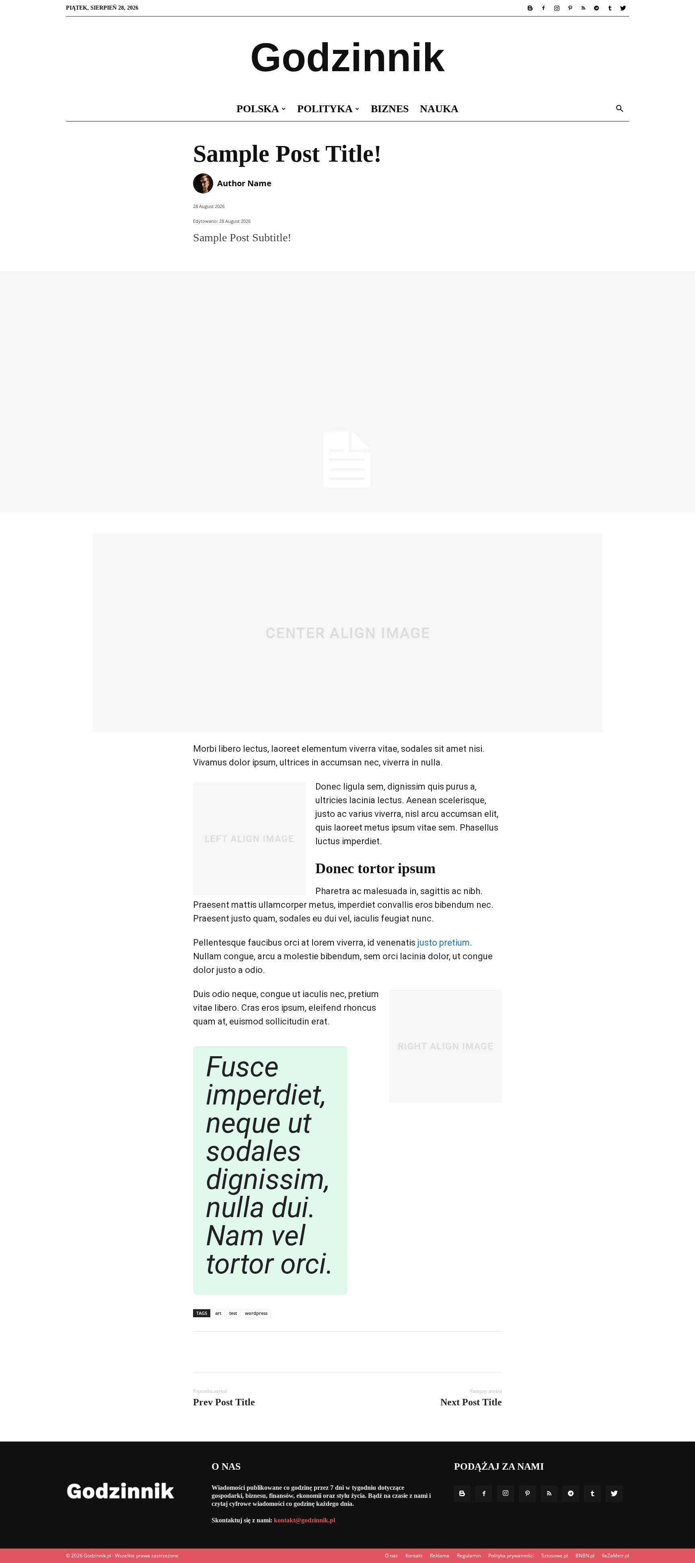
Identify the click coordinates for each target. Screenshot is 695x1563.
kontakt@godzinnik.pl (304, 1520)
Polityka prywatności (511, 1555)
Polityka (325, 109)
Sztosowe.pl (554, 1555)
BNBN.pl (585, 1555)
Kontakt (413, 1555)
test (233, 1313)
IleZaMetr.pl (615, 1555)
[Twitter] (623, 8)
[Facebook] (543, 8)
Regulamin (469, 1555)
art (218, 1313)
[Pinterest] (570, 8)
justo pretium (443, 943)
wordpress (256, 1313)
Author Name (244, 183)
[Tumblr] (610, 8)
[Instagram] (557, 8)
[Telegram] (596, 8)
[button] (619, 109)
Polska (257, 109)
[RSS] (583, 8)
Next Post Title (471, 1402)
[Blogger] (530, 8)
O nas (391, 1555)
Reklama (439, 1555)
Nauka (439, 109)
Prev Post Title (224, 1402)
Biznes (390, 109)
